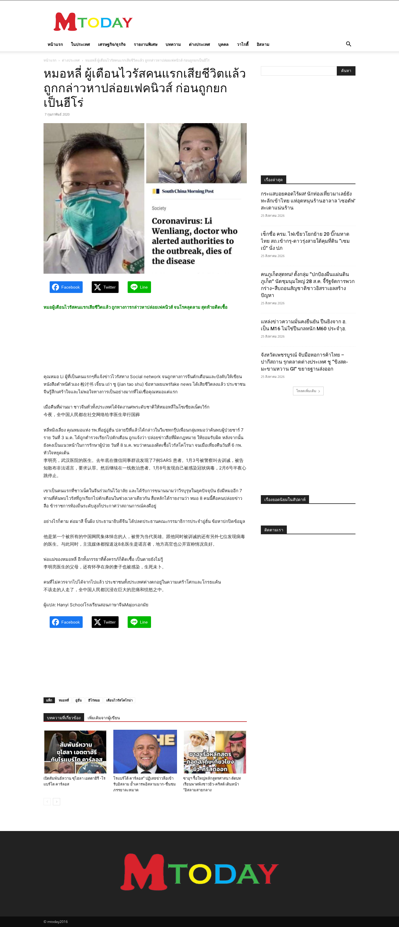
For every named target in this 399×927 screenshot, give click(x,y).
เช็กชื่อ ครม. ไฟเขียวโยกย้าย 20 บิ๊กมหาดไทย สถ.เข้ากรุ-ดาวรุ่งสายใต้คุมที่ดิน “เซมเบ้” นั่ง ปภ (305, 241)
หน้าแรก (55, 44)
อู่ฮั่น (78, 700)
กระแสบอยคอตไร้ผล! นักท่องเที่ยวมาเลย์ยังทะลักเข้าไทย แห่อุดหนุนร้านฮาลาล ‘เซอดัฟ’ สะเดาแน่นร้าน (308, 201)
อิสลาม (263, 44)
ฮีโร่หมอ (94, 700)
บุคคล (223, 44)
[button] (348, 45)
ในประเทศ (80, 44)
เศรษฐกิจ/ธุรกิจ (112, 44)
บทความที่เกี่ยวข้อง (64, 717)
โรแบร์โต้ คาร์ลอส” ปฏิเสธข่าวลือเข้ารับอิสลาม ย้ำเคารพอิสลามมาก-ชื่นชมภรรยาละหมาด (144, 784)
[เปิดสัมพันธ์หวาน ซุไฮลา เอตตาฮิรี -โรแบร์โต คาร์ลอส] (75, 752)
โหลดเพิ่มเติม (306, 390)
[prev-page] (47, 801)
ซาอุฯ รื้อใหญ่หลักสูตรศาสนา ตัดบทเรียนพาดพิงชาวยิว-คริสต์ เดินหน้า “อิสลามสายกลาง (212, 784)
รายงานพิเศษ (145, 44)
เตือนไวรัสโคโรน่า (119, 700)
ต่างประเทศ (199, 44)
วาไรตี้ (243, 44)
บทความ (173, 44)
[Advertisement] (249, 21)
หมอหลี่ (64, 700)
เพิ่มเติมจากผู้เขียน (104, 717)
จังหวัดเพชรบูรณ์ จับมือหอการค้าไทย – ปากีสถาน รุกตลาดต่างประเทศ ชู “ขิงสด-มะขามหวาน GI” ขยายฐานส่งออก (304, 362)
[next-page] (56, 801)
